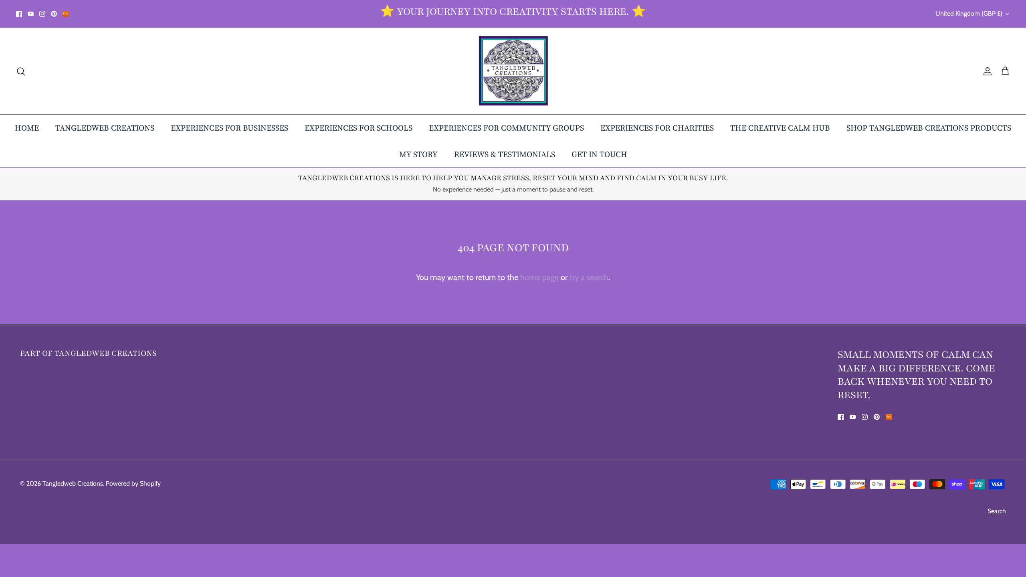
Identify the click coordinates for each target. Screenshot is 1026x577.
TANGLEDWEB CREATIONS (104, 127)
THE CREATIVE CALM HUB (780, 127)
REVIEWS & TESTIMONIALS (504, 154)
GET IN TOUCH (599, 154)
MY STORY (418, 154)
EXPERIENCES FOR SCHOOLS (358, 127)
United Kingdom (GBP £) (968, 13)
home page (539, 277)
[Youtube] (31, 14)
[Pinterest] (54, 14)
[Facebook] (19, 14)
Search (997, 511)
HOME (27, 127)
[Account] (986, 71)
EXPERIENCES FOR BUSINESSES (229, 127)
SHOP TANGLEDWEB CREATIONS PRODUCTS (928, 127)
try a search (589, 277)
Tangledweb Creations (72, 483)
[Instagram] (42, 14)
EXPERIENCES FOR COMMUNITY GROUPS (506, 127)
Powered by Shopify (133, 483)
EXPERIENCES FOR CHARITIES (657, 127)
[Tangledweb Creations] (513, 71)
